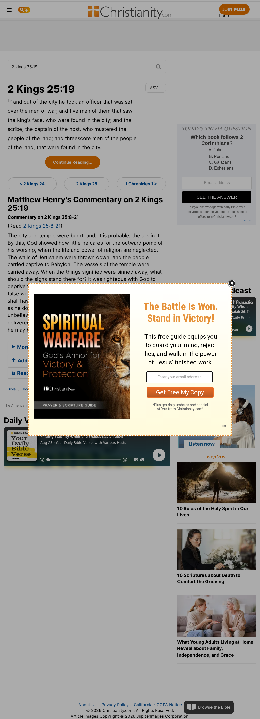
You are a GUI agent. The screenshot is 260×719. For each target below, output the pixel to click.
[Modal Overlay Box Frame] (130, 359)
